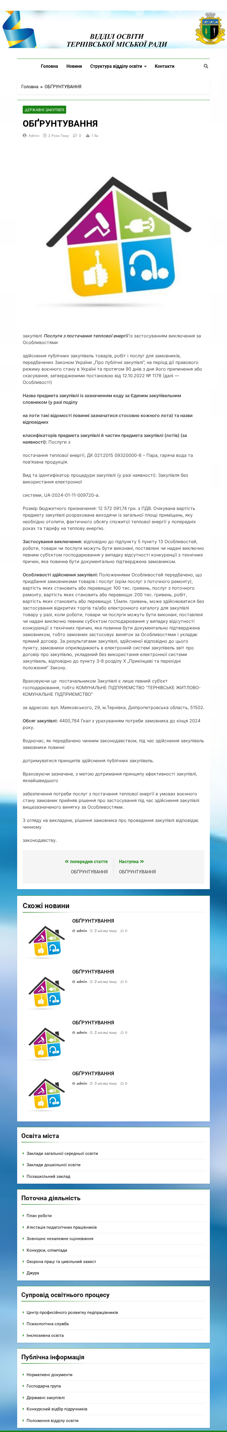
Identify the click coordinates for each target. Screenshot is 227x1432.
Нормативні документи (50, 1374)
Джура (33, 1272)
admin (34, 135)
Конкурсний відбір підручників (57, 1409)
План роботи (39, 1215)
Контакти (164, 66)
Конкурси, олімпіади (47, 1250)
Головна (49, 66)
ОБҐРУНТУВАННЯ (93, 921)
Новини (74, 66)
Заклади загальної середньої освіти (62, 1153)
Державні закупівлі (44, 110)
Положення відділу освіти (53, 1420)
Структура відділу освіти (116, 66)
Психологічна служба (48, 1323)
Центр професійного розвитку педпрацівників (72, 1312)
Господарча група (44, 1386)
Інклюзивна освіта (45, 1335)
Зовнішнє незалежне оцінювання (60, 1238)
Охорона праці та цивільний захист (61, 1261)
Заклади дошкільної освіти (54, 1164)
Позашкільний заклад (48, 1176)
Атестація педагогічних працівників (62, 1227)
